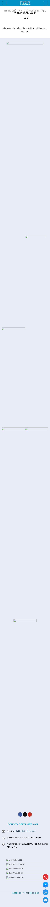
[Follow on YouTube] (30, 814)
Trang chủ (10, 11)
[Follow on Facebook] (20, 814)
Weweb (26, 893)
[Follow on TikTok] (25, 814)
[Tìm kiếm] (46, 3)
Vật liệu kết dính (29, 11)
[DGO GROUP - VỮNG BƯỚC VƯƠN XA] (25, 3)
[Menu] (4, 3)
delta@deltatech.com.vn (24, 831)
